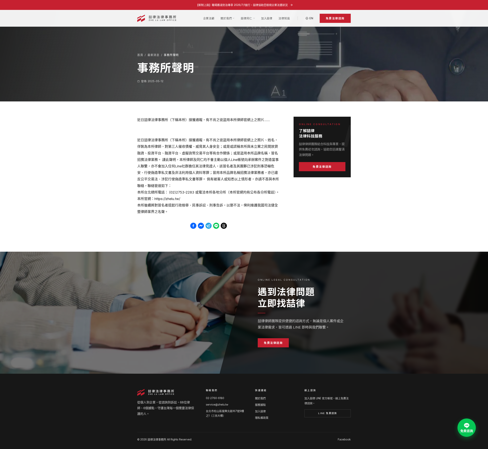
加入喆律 (266, 18)
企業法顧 (208, 18)
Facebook (344, 439)
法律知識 (284, 18)
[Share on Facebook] (193, 226)
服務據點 (260, 404)
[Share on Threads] (224, 226)
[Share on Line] (216, 226)
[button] (335, 18)
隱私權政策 (261, 417)
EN (311, 18)
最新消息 (154, 54)
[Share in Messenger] (201, 226)
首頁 (140, 54)
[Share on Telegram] (208, 226)
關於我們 (260, 398)
